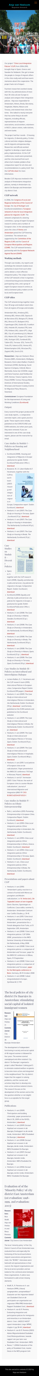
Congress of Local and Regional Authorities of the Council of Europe (18, 203)
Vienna (20, 230)
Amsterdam (9, 233)
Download (29, 691)
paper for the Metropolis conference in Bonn (19, 970)
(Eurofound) (24, 402)
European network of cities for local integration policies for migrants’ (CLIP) (18, 212)
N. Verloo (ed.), (26, 899)
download (10, 466)
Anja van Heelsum (19, 4)
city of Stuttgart (20, 206)
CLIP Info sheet (13, 171)
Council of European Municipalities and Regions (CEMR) (18, 245)
